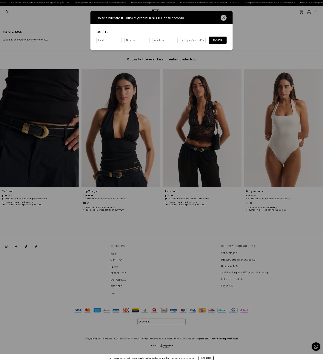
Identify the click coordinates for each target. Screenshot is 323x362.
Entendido (206, 358)
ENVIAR (217, 40)
